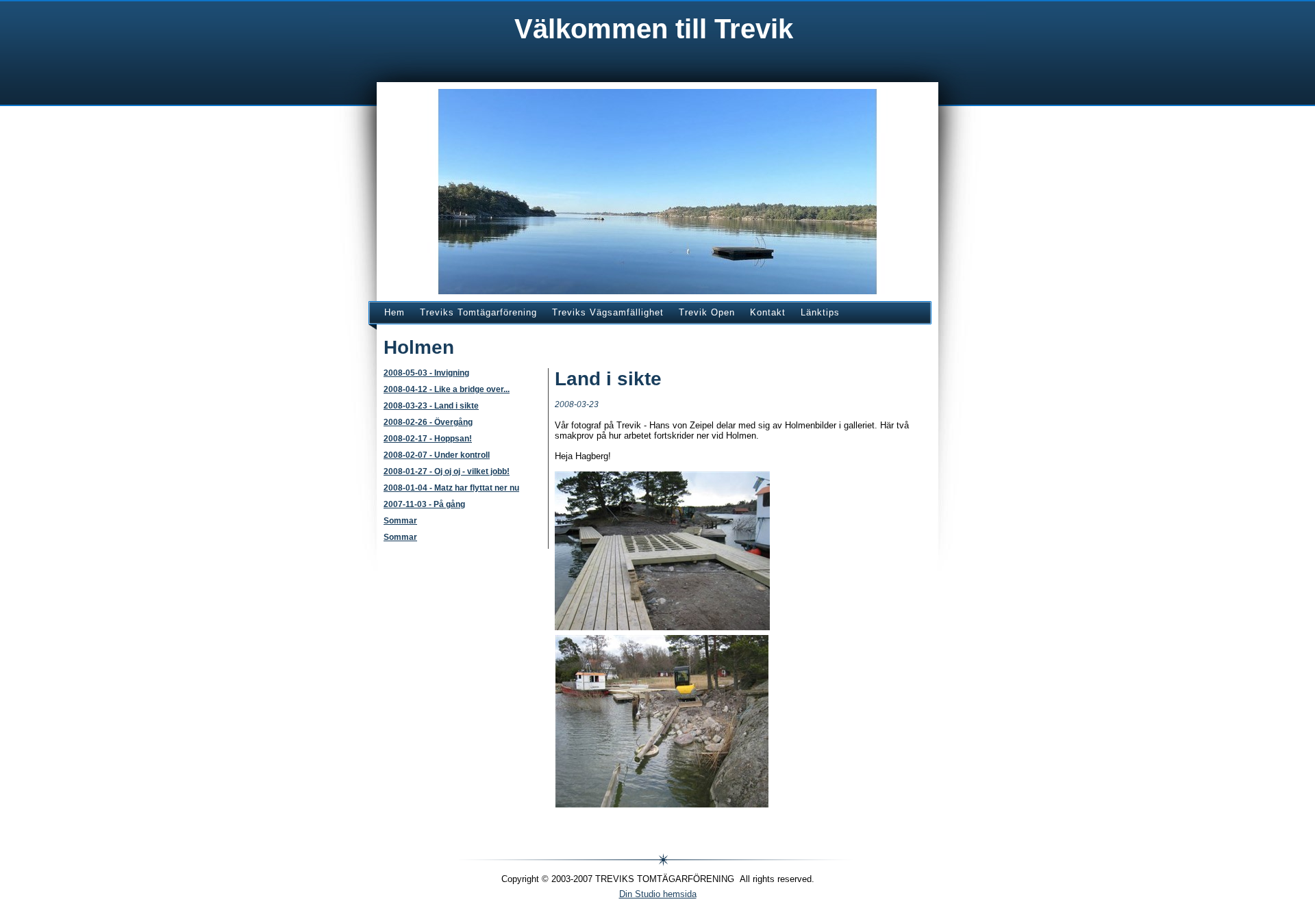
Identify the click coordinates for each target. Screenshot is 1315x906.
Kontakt (768, 312)
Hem (394, 312)
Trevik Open (707, 312)
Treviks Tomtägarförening (478, 312)
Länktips (820, 312)
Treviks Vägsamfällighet (608, 312)
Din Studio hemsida (658, 894)
